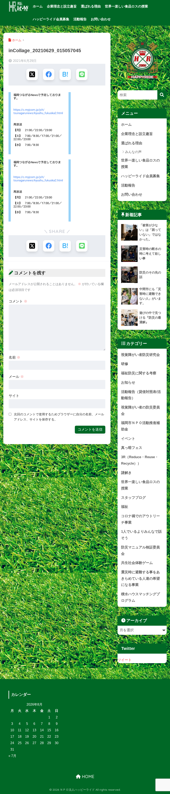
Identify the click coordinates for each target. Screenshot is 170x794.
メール (16, 377)
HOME (87, 776)
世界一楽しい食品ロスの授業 (126, 6)
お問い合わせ (101, 19)
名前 (14, 357)
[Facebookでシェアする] (48, 74)
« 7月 (12, 756)
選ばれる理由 (91, 6)
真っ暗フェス (131, 448)
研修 (124, 364)
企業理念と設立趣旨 (62, 6)
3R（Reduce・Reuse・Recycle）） (139, 460)
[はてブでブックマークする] (65, 74)
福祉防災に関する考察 (138, 373)
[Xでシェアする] (32, 74)
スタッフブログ (133, 498)
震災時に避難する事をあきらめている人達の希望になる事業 (140, 578)
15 (49, 730)
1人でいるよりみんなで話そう (141, 535)
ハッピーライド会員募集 (51, 19)
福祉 (124, 507)
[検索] (162, 95)
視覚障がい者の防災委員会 (140, 410)
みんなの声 (133, 152)
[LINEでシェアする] (81, 74)
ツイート (125, 660)
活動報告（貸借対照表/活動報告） (141, 395)
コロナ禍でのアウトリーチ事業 (140, 519)
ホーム (38, 6)
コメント (18, 301)
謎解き (126, 473)
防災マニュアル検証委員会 (140, 550)
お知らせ (128, 382)
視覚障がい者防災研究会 (140, 355)
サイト (14, 396)
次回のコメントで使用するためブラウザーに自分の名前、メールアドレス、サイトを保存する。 (59, 416)
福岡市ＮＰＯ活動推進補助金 (140, 426)
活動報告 (80, 19)
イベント (128, 439)
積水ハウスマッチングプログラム (140, 597)
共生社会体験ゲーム (137, 563)
